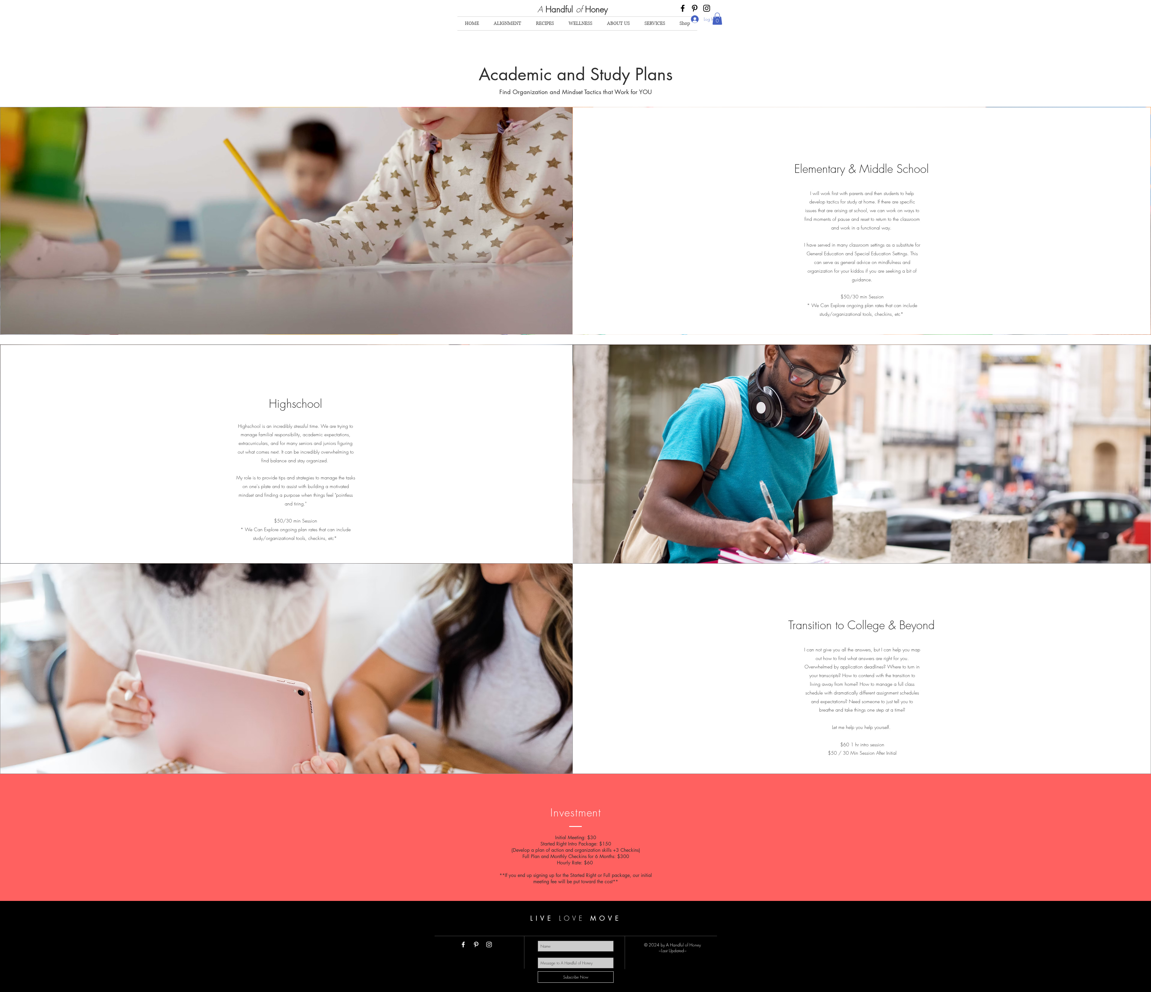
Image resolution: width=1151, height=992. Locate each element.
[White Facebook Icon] (463, 944)
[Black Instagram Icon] (706, 8)
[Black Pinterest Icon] (694, 8)
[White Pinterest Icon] (476, 944)
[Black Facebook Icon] (682, 8)
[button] (717, 19)
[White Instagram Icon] (489, 944)
